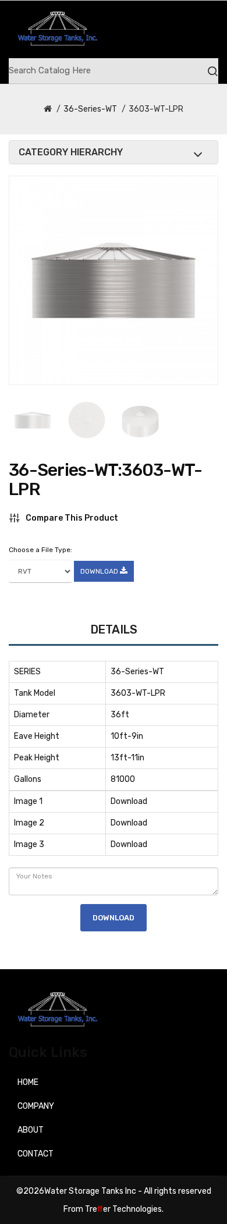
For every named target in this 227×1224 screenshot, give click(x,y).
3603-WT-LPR (156, 109)
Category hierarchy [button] (71, 152)
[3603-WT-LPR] (32, 420)
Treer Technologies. (124, 1209)
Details (113, 629)
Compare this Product (72, 518)
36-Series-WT (90, 109)
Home (27, 1082)
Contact (35, 1154)
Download (129, 801)
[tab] (113, 152)
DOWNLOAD (100, 571)
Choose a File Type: (40, 550)
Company (35, 1106)
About (30, 1130)
